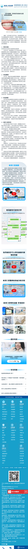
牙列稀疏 (13, 411)
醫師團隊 (20, 467)
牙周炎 (21, 430)
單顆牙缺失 (4, 411)
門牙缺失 (4, 409)
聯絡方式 (24, 467)
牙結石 (3, 458)
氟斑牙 (21, 414)
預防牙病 (13, 439)
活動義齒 (22, 418)
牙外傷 (21, 458)
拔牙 (3, 437)
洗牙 (3, 463)
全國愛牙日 (13, 430)
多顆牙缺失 (4, 414)
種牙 (3, 407)
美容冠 (21, 407)
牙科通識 (20, 32)
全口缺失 (4, 418)
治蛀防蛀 (22, 451)
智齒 (3, 432)
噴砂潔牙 (4, 456)
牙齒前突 (13, 416)
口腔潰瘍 (4, 442)
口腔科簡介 (6, 467)
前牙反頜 (13, 414)
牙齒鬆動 (22, 439)
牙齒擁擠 (13, 409)
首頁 (3, 467)
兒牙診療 (22, 463)
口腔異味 (13, 437)
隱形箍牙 (13, 407)
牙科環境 (11, 467)
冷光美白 (4, 451)
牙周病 (21, 437)
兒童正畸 (22, 453)
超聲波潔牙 (4, 453)
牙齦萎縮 (22, 442)
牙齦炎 (21, 435)
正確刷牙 (13, 432)
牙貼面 (21, 421)
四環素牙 (22, 416)
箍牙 (12, 418)
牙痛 (3, 439)
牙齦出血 (22, 432)
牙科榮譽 (16, 467)
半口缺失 (4, 416)
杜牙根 (3, 435)
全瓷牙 (21, 411)
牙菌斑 (3, 460)
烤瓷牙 (21, 409)
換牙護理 (22, 460)
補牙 (3, 430)
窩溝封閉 (22, 456)
